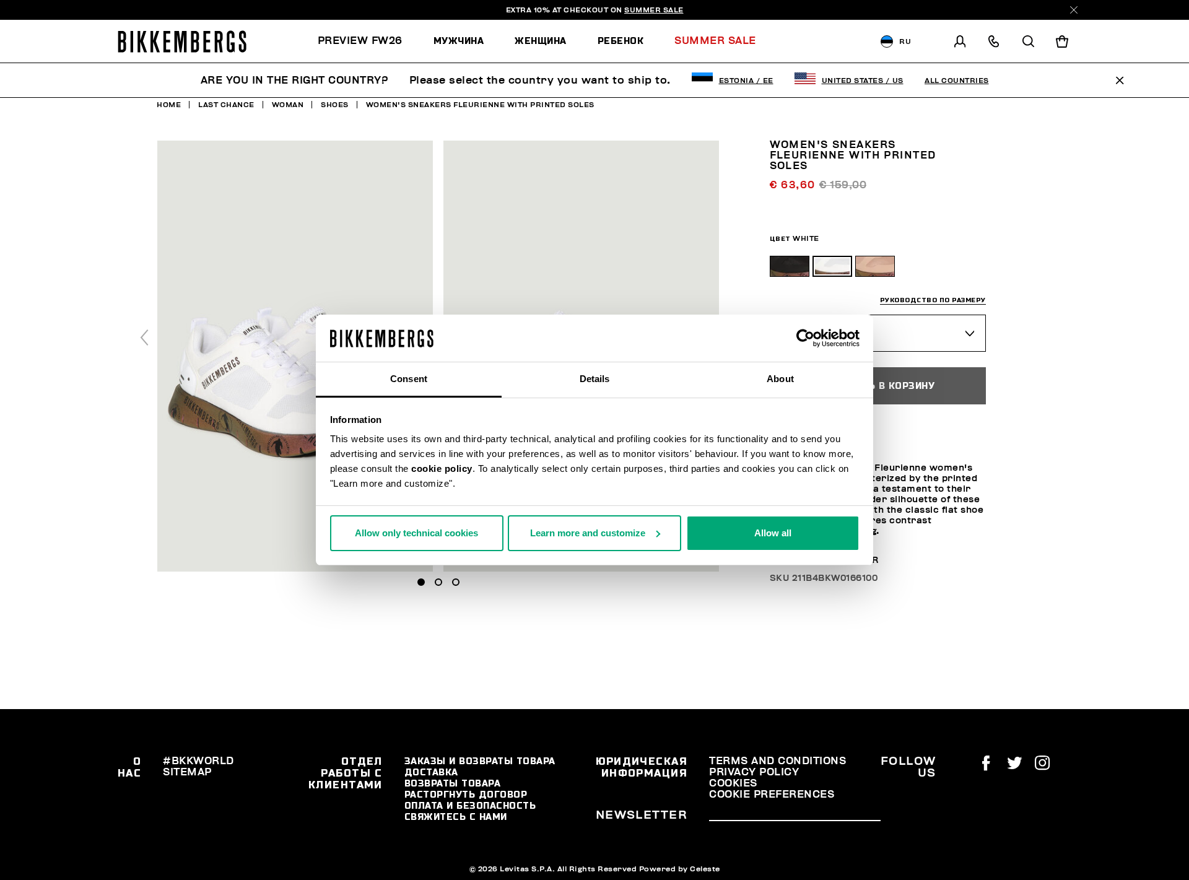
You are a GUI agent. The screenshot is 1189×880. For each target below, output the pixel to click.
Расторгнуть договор (466, 794)
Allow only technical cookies (416, 533)
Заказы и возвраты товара (479, 761)
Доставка (431, 772)
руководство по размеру (933, 299)
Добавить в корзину (877, 385)
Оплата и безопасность (470, 806)
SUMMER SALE (654, 10)
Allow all (772, 533)
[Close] (1074, 10)
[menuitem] (368, 41)
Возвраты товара (452, 783)
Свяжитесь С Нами (455, 817)
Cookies (733, 783)
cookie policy (442, 468)
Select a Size (814, 332)
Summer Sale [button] (715, 41)
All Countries (957, 80)
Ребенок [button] (621, 41)
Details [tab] (595, 378)
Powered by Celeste (679, 869)
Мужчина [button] (458, 41)
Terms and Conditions (777, 761)
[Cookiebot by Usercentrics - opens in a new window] (805, 338)
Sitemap (187, 772)
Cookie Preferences (771, 794)
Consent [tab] (408, 378)
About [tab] (780, 378)
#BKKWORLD (198, 761)
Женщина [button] (541, 41)
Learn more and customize (587, 533)
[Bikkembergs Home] (182, 41)
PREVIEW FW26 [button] (360, 41)
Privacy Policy (754, 772)
